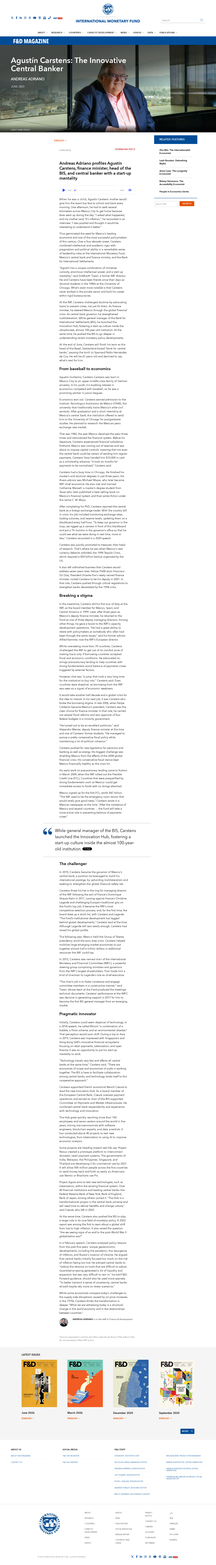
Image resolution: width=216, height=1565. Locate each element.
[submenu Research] (64, 32)
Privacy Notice (148, 1514)
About (41, 32)
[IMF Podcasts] (160, 1556)
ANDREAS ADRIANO (27, 79)
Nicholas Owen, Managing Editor (130, 1462)
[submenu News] (128, 32)
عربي (171, 1512)
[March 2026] (85, 1383)
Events (88, 1543)
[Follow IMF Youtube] (34, 17)
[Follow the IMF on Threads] (30, 17)
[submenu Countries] (82, 32)
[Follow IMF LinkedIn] (21, 17)
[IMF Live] (58, 18)
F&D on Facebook (71, 1455)
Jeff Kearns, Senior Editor (127, 1475)
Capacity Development (100, 32)
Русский (174, 1534)
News (124, 32)
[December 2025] (131, 1383)
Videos (137, 32)
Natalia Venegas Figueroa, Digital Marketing (182, 1469)
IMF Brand (150, 1543)
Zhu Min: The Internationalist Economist (174, 151)
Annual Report (122, 1534)
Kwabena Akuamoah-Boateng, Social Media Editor (184, 1477)
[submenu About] (46, 32)
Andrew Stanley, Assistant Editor (130, 1487)
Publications (167, 32)
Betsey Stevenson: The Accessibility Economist (171, 182)
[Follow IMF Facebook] (16, 17)
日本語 (172, 1529)
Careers (149, 1526)
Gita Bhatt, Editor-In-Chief (126, 1455)
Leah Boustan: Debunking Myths (173, 162)
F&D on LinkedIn (70, 1462)
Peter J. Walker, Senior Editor (128, 1481)
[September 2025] (176, 1383)
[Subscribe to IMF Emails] (44, 17)
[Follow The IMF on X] (12, 17)
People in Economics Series (174, 192)
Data (150, 32)
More (185, 1431)
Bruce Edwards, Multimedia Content (132, 1494)
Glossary (149, 1532)
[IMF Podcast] (39, 17)
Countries (75, 32)
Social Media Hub (123, 1529)
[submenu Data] (155, 32)
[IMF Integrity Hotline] (49, 17)
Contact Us (16, 1462)
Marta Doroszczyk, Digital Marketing (184, 1462)
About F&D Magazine (21, 1455)
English (59, 141)
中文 (171, 1518)
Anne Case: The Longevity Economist (173, 172)
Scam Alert (150, 1537)
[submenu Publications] (176, 32)
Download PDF (124, 149)
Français (174, 1523)
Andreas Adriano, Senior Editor (129, 1468)
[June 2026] (39, 1383)
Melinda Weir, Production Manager (183, 1455)
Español (173, 1540)
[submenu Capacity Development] (116, 32)
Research (56, 32)
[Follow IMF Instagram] (25, 17)
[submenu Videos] (143, 32)
